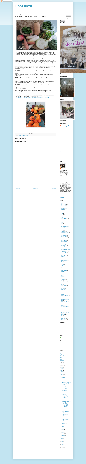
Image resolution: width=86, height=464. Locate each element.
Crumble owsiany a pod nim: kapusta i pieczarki (66, 396)
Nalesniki (62, 264)
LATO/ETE (62, 257)
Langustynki (64, 394)
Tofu (61, 290)
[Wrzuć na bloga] (29, 133)
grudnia (63, 377)
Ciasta (62, 214)
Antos (62, 201)
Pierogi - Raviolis (64, 270)
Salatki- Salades (64, 285)
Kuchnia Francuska (64, 242)
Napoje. (62, 265)
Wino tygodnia (63, 302)
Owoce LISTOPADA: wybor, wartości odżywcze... (65, 412)
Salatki (62, 284)
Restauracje (63, 279)
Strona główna (35, 188)
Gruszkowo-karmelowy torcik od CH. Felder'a (66, 417)
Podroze (62, 272)
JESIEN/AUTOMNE (64, 228)
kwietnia (63, 430)
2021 (62, 374)
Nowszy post (18, 188)
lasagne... (62, 256)
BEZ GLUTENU (63, 204)
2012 (62, 447)
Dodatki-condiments (64, 221)
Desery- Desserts (64, 219)
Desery (62, 217)
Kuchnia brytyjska (64, 240)
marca (63, 432)
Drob (62, 222)
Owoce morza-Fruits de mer (65, 266)
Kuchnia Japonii (63, 245)
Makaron (62, 259)
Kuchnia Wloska (63, 255)
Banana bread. (64, 390)
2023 (62, 371)
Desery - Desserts (64, 218)
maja (63, 429)
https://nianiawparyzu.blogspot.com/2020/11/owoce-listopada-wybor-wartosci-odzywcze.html (32, 97)
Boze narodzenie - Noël (65, 207)
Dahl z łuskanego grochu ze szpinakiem (66, 399)
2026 (62, 367)
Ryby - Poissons (63, 281)
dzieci (62, 223)
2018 (62, 438)
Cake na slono (63, 212)
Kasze (62, 230)
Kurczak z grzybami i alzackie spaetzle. (65, 388)
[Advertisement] (35, 178)
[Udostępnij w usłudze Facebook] (31, 133)
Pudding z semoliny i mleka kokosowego (62, 359)
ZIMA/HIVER (63, 314)
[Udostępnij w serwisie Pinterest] (32, 133)
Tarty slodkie (63, 288)
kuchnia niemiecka (64, 251)
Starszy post (54, 188)
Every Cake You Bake (62, 344)
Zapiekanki (63, 305)
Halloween (63, 227)
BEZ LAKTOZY (63, 205)
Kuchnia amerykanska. (65, 232)
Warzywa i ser (63, 298)
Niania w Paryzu (64, 168)
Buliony (62, 209)
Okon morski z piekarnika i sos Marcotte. (66, 392)
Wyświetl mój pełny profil (64, 193)
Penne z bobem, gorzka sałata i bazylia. (66, 386)
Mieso (62, 261)
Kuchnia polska (63, 252)
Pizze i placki (63, 271)
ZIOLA (62, 315)
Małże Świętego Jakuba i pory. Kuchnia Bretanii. (66, 380)
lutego (63, 433)
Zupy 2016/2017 (64, 319)
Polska (62, 274)
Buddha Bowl (63, 208)
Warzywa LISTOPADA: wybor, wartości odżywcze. (66, 409)
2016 (62, 441)
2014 (62, 444)
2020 (62, 376)
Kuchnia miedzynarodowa (65, 249)
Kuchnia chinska (64, 241)
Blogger (50, 455)
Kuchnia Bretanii (64, 239)
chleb (62, 213)
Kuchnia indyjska (64, 244)
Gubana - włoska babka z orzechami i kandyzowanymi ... (66, 402)
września (63, 423)
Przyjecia (62, 276)
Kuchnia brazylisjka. (64, 237)
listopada (63, 378)
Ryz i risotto (63, 283)
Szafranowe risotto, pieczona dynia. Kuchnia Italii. (65, 405)
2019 (62, 437)
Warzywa (62, 294)
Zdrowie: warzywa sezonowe (23, 135)
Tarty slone (63, 289)
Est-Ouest (23, 6)
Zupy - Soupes (63, 318)
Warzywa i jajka (63, 296)
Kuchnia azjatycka (64, 235)
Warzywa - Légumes (64, 295)
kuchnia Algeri (63, 231)
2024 (62, 370)
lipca (63, 426)
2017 (62, 440)
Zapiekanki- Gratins (64, 306)
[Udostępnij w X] (30, 133)
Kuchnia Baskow (64, 236)
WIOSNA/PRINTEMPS (65, 304)
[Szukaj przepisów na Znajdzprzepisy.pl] (62, 337)
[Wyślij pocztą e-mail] (28, 133)
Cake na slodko (63, 210)
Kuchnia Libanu (63, 246)
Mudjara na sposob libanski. (65, 420)
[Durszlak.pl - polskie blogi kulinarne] (62, 197)
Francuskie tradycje (64, 226)
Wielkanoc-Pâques (64, 301)
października (64, 422)
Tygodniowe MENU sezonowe (64, 292)
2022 (62, 373)
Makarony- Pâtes (64, 260)
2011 (62, 448)
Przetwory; (63, 275)
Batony (62, 203)
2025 (62, 368)
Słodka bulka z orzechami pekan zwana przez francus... (66, 383)
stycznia (63, 435)
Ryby (62, 280)
